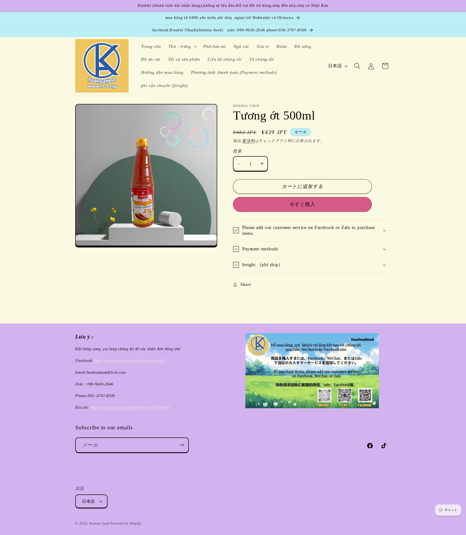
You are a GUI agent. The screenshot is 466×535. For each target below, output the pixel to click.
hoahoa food (99, 523)
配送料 (248, 141)
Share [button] (245, 284)
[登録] (181, 445)
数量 (237, 151)
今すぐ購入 (303, 204)
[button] (182, 46)
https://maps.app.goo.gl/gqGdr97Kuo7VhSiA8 (129, 407)
